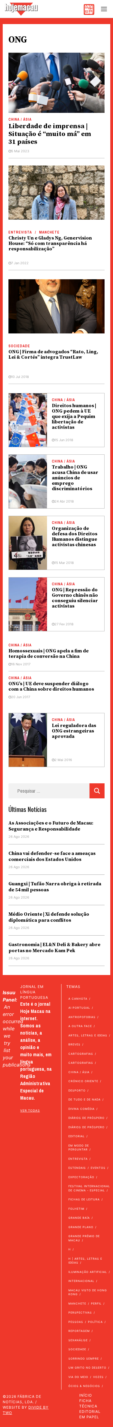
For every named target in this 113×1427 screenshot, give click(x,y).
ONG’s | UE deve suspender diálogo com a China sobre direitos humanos (51, 686)
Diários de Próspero (86, 1117)
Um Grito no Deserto (87, 1367)
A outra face (80, 1026)
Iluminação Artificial (87, 1272)
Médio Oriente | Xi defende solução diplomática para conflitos (48, 917)
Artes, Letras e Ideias (87, 1035)
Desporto (77, 1090)
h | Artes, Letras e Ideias (85, 1260)
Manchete (49, 232)
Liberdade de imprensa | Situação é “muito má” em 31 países (49, 134)
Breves (74, 1044)
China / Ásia (20, 119)
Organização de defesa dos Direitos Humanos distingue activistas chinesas (74, 536)
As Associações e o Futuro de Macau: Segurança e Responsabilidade (50, 826)
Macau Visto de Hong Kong (87, 1292)
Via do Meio (78, 1377)
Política (95, 1321)
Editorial (76, 1136)
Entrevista (20, 232)
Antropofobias (82, 1017)
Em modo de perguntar (78, 1147)
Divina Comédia (81, 1108)
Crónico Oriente (83, 1081)
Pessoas (75, 1321)
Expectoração (81, 1177)
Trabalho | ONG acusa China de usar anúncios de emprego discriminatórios (75, 478)
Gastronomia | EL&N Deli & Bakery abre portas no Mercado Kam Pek (54, 948)
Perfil (96, 1303)
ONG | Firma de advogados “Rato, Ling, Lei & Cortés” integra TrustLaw (53, 354)
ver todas (30, 1110)
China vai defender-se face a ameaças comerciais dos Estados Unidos (52, 856)
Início (85, 1395)
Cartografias (80, 1053)
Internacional (81, 1281)
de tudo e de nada (84, 1099)
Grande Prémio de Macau (84, 1238)
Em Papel (89, 1417)
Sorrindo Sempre (83, 1358)
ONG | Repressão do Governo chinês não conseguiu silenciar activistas (75, 598)
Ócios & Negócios (84, 1386)
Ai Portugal (79, 1007)
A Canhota (77, 998)
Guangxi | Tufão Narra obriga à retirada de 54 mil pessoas (54, 887)
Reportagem (79, 1331)
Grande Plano (80, 1227)
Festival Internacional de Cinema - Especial (89, 1188)
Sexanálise (78, 1340)
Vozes (98, 1377)
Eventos (98, 1167)
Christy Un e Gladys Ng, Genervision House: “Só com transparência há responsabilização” (50, 243)
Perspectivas (80, 1312)
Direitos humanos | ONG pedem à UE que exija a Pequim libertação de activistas (74, 416)
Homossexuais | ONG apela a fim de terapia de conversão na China (48, 653)
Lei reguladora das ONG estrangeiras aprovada (74, 731)
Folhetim (76, 1208)
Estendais (77, 1167)
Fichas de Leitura (84, 1199)
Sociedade (19, 346)
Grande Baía (79, 1217)
